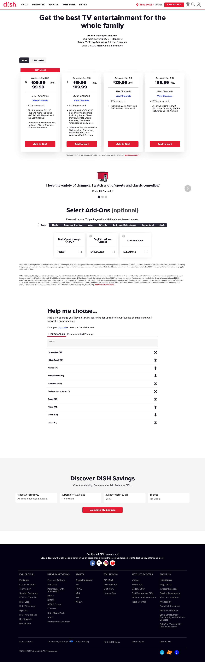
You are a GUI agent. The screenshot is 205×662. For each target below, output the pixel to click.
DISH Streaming (27, 606)
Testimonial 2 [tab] (102, 197)
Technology (25, 589)
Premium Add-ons (56, 580)
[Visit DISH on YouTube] (112, 563)
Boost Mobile (25, 619)
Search (52, 341)
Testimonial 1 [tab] (99, 197)
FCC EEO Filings (112, 642)
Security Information (170, 606)
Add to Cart (40, 144)
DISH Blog (24, 602)
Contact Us (165, 641)
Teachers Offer (139, 602)
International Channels (58, 622)
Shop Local (146, 4)
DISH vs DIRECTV (28, 597)
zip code (62, 327)
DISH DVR (109, 580)
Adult (50, 617)
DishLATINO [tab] (38, 60)
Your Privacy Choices (57, 641)
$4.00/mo (129, 252)
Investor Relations (168, 589)
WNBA (79, 602)
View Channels (40, 100)
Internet (135, 580)
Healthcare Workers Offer (144, 597)
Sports (53, 4)
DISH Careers (25, 641)
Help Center (166, 584)
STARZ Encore (54, 604)
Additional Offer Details (104, 285)
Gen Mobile (25, 623)
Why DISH (69, 4)
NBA (78, 593)
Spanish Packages (28, 593)
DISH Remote (110, 584)
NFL (77, 584)
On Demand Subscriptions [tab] (124, 225)
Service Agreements (170, 593)
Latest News (166, 580)
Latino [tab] (90, 225)
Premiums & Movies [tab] (73, 225)
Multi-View (109, 589)
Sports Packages (84, 580)
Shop (24, 4)
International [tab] (148, 225)
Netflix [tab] (55, 225)
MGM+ (50, 596)
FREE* (61, 252)
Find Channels (57, 334)
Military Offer (138, 589)
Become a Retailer (169, 610)
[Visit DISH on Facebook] (92, 563)
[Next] (187, 188)
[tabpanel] (102, 109)
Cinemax (51, 609)
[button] (36, 498)
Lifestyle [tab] (103, 225)
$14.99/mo (97, 252)
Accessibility (138, 641)
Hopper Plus (110, 593)
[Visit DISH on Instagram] (105, 563)
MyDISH (23, 610)
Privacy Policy (82, 641)
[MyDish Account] (199, 5)
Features (38, 4)
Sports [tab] (43, 225)
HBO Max (52, 584)
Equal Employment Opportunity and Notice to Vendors (172, 617)
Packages (24, 580)
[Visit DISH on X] (99, 563)
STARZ (50, 600)
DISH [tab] (24, 60)
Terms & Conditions (169, 597)
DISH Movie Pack (55, 613)
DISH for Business (28, 615)
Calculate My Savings (102, 510)
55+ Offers (137, 584)
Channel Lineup (27, 584)
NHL (78, 597)
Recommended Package (80, 334)
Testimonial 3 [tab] (106, 197)
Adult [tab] (162, 225)
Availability (165, 602)
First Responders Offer (143, 593)
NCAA (79, 589)
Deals (83, 4)
